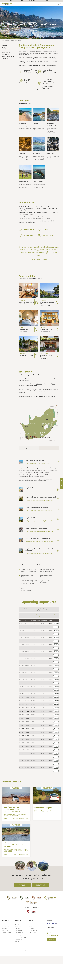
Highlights (5, 47)
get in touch (48, 609)
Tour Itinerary (5, 54)
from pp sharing (49, 71)
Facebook (51, 930)
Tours (3, 40)
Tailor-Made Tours (5, 926)
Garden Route (18, 926)
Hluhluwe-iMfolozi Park (19, 935)
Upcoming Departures (8, 56)
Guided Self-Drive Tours (6, 934)
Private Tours (4, 928)
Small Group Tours (5, 930)
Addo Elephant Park (19, 932)
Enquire (56, 623)
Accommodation (6, 52)
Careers (30, 926)
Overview (4, 45)
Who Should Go (6, 50)
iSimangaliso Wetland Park (20, 937)
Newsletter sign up (53, 935)
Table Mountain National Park (21, 934)
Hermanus (36, 153)
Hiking (3, 935)
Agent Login (52, 939)
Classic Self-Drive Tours (6, 932)
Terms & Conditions (33, 930)
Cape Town (17, 928)
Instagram (51, 932)
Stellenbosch (23, 181)
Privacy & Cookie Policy (33, 932)
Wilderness (32, 51)
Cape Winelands (18, 930)
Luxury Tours (4, 924)
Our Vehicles (31, 928)
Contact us (5, 58)
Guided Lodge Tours (7, 40)
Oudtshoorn (23, 153)
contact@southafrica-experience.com (35, 0)
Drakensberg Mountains (20, 924)
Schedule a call (49, 0)
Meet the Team (32, 924)
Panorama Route (18, 939)
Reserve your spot (11, 33)
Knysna (35, 123)
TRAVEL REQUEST (23, 885)
